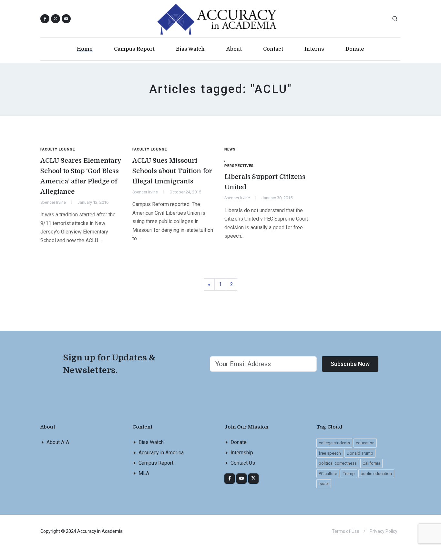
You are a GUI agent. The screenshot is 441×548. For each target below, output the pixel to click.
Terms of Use (345, 531)
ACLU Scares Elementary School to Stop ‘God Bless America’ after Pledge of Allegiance (80, 176)
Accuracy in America (161, 453)
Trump (349, 473)
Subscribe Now (350, 363)
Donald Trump (360, 453)
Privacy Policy (383, 531)
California (371, 463)
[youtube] (66, 18)
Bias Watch (151, 442)
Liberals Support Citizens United (264, 182)
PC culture (328, 473)
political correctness (338, 463)
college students (334, 442)
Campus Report (155, 463)
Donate (239, 442)
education (365, 442)
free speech (330, 453)
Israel (324, 483)
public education (376, 473)
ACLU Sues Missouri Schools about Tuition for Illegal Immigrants (172, 171)
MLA (143, 473)
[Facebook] (229, 478)
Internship (242, 453)
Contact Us (243, 463)
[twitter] (253, 478)
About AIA (57, 442)
